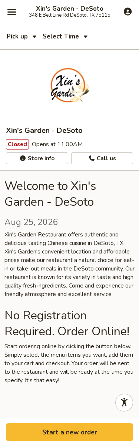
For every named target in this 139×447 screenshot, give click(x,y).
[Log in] (127, 11)
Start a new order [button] (69, 432)
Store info (40, 158)
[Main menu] (12, 12)
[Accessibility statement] (124, 402)
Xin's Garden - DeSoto (69, 9)
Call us (105, 158)
